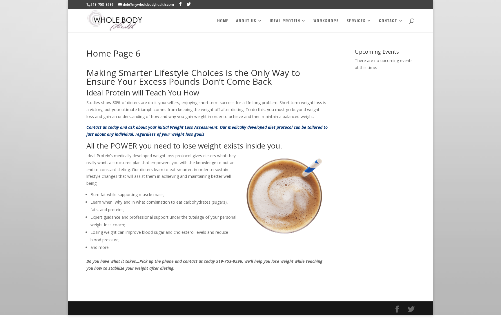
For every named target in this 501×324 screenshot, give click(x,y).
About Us (246, 21)
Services (356, 21)
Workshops (326, 21)
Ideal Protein (285, 21)
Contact (388, 21)
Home (222, 21)
